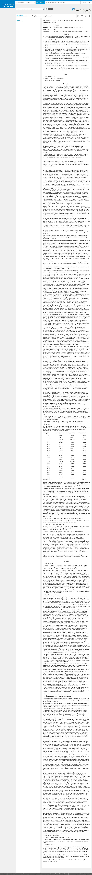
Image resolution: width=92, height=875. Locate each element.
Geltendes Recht (20, 2)
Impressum (28, 874)
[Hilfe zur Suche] (44, 9)
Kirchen (5, 874)
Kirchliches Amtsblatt (51, 2)
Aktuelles (83, 2)
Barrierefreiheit (48, 874)
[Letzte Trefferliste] (46, 9)
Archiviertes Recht (30, 2)
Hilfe (55, 874)
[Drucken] (89, 16)
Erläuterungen (61, 2)
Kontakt (22, 874)
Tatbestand (20, 20)
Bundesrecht (13, 874)
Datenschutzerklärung (38, 874)
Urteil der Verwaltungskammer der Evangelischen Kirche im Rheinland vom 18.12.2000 (43, 16)
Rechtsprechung (40, 2)
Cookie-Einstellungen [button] (63, 874)
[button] (89, 2)
